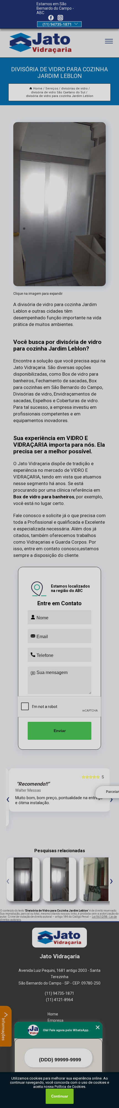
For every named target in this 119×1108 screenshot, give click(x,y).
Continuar (59, 1096)
